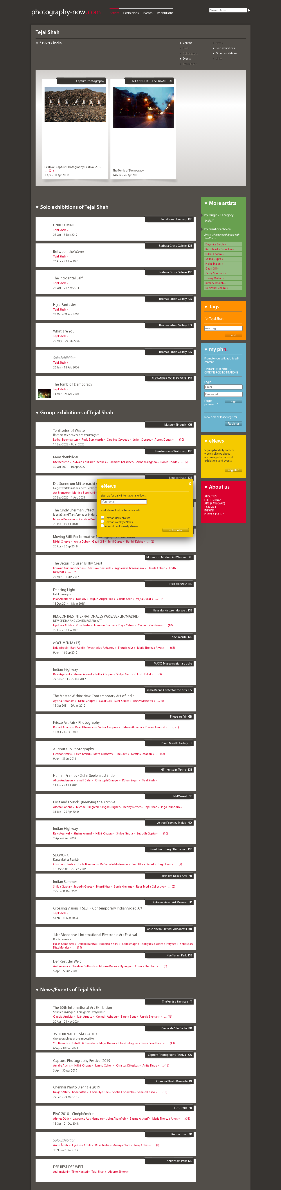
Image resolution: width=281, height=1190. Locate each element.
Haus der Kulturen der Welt (170, 610)
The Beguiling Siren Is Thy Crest (77, 563)
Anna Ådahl (60, 1145)
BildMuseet (180, 796)
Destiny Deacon (142, 754)
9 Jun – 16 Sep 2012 (65, 652)
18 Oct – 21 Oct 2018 (66, 1123)
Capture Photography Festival (90, 82)
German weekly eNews (118, 522)
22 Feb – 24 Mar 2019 (66, 1097)
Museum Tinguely (175, 425)
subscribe (175, 530)
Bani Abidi (77, 648)
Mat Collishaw (103, 754)
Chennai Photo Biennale (171, 1081)
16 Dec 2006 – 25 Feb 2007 (69, 869)
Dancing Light (64, 589)
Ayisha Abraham (63, 701)
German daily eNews (117, 518)
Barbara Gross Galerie (173, 246)
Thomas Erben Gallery (173, 299)
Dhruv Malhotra (143, 701)
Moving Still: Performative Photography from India (94, 536)
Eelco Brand (82, 754)
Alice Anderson (63, 780)
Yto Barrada (60, 1043)
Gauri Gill (211, 268)
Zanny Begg (129, 1016)
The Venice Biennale (175, 1002)
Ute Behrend (61, 462)
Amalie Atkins (62, 1065)
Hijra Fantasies (64, 304)
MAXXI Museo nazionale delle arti (173, 665)
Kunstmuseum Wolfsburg (171, 451)
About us (210, 496)
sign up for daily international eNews (123, 495)
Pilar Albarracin (62, 599)
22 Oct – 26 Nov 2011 (66, 287)
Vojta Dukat (143, 599)
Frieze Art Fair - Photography (76, 722)
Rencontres (179, 1134)
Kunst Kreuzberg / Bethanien (168, 849)
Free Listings (213, 500)
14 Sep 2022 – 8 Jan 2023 (68, 444)
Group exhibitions (226, 53)
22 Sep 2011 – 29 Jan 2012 (69, 679)
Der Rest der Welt (67, 961)
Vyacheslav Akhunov (100, 648)
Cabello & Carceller (84, 1043)
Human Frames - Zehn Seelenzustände (84, 775)
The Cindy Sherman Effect (74, 510)
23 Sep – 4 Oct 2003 (65, 952)
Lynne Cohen (103, 1065)
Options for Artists (217, 369)
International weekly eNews (121, 526)
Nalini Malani (213, 263)
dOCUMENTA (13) (66, 642)
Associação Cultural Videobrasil (167, 929)
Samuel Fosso (146, 1092)
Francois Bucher (104, 625)
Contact (187, 43)
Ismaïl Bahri (84, 780)
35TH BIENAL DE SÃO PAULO (75, 1034)
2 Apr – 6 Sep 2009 (64, 838)
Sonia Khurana (123, 886)
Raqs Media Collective (218, 249)
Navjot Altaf (60, 1092)
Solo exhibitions (225, 48)
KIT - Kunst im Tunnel (174, 770)
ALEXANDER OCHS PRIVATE (149, 81)
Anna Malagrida (146, 462)
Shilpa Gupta (213, 259)
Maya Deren (107, 1043)
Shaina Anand (83, 674)
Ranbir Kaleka (134, 541)
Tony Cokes (141, 1145)
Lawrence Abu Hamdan (88, 1118)
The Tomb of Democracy (128, 170)
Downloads (190, 64)
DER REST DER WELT (68, 1166)
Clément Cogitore (149, 625)
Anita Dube (81, 541)
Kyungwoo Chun (131, 966)
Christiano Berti (63, 864)
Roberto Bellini (108, 944)
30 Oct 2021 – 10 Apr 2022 (69, 466)
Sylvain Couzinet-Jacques (89, 462)
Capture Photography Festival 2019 (81, 1060)
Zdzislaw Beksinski (99, 568)
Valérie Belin (124, 599)
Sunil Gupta (115, 541)
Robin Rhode (168, 462)
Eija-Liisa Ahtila (62, 625)
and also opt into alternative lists (120, 510)
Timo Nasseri (80, 1172)
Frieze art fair (178, 716)
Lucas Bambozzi (63, 944)
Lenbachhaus (178, 478)
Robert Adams (62, 727)
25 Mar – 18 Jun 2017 (66, 577)
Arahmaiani (60, 966)
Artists (114, 13)
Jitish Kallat (144, 674)
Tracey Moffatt (214, 278)
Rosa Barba (83, 625)
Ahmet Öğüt (61, 1118)
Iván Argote (84, 1016)
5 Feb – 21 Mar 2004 (65, 918)
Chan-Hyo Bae (99, 1092)
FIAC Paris (180, 1108)
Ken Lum (151, 966)
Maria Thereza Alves (150, 648)
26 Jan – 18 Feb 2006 (66, 367)
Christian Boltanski (83, 966)
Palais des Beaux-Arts (173, 876)
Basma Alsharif (139, 1118)
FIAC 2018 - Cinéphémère (73, 1113)
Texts (186, 48)
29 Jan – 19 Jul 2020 (65, 524)
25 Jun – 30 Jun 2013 (66, 630)
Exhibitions (131, 13)
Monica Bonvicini (83, 493)
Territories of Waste (69, 430)
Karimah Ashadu (106, 1016)
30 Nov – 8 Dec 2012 (65, 1150)
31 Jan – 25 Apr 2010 (66, 811)
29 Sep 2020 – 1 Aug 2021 (69, 497)
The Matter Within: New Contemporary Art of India (94, 695)
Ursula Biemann (87, 864)
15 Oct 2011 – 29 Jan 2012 (69, 705)
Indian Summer (65, 881)
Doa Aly (81, 599)
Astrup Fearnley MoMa (171, 823)
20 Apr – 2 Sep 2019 (65, 546)
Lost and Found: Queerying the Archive (84, 802)
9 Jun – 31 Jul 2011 (64, 758)
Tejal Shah (59, 230)
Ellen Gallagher (128, 1043)
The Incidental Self (68, 278)
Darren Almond (155, 727)
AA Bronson (61, 493)
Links (219, 58)
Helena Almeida (132, 727)
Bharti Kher (103, 886)
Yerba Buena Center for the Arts (167, 690)
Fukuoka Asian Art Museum (170, 902)
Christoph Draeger (107, 780)
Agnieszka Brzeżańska (129, 568)
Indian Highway (65, 669)
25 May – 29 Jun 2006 (66, 341)
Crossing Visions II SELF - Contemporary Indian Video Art (97, 908)
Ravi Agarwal (61, 674)
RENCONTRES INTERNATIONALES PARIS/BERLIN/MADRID (96, 616)
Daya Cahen (126, 625)
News (219, 43)
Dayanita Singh (214, 244)
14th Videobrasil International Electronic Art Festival (95, 934)
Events (148, 13)
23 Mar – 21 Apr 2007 (66, 314)
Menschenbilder (66, 457)
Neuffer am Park (177, 955)
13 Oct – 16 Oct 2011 (66, 732)
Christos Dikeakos (127, 1065)
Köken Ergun (130, 780)
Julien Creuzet (142, 439)
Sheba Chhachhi (123, 1092)
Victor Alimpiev (108, 727)
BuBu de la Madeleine (114, 864)
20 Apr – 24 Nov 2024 (66, 1021)
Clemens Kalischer (121, 462)
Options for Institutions (221, 372)
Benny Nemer (132, 807)
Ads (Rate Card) (214, 503)
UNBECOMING (64, 225)
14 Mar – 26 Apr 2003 (126, 175)
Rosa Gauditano (152, 1043)
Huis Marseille (178, 584)
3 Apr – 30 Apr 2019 (56, 175)
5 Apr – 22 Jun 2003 (65, 971)
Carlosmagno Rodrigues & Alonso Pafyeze (149, 944)
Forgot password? (211, 402)
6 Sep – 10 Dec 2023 (65, 1048)
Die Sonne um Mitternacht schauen (81, 483)
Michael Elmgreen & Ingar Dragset (98, 807)
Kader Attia (79, 1092)
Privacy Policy (214, 514)
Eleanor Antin (62, 754)
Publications (190, 53)
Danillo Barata (87, 944)
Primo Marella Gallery (174, 743)
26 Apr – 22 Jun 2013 (66, 261)
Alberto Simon (117, 1172)
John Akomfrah (116, 1118)
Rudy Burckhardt (92, 439)
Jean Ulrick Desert (142, 864)
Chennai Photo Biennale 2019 (76, 1087)
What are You (63, 331)
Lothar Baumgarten (65, 439)
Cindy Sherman (214, 273)
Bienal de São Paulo (174, 1028)
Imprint (209, 510)
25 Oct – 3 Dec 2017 (65, 234)
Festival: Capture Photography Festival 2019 (73, 167)
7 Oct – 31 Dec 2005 (65, 891)
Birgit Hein (164, 864)
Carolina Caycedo (118, 439)
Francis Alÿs (125, 648)
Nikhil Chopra (213, 254)
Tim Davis (121, 754)
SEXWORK (60, 855)
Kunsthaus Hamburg (174, 219)
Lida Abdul (60, 648)
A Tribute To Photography (73, 749)
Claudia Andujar (63, 1016)
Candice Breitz (88, 519)
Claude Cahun (156, 568)
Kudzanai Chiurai (215, 287)
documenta (179, 637)
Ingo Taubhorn (170, 807)
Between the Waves (69, 251)
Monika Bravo (108, 966)
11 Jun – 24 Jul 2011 (65, 785)
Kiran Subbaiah (214, 283)
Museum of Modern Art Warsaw (166, 557)
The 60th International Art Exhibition (82, 1007)
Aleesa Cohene (62, 807)
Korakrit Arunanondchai (68, 568)
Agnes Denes (163, 439)
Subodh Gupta (146, 833)
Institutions (165, 13)
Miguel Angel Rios (101, 599)
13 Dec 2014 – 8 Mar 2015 (69, 603)
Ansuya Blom (121, 1145)
